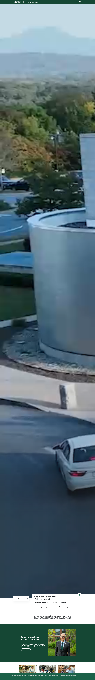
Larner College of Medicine (32, 2)
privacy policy (74, 675)
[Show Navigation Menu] (80, 2)
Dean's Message (26, 649)
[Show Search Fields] (76, 2)
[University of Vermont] (11, 3)
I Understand (78, 677)
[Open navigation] (28, 599)
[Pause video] (80, 594)
